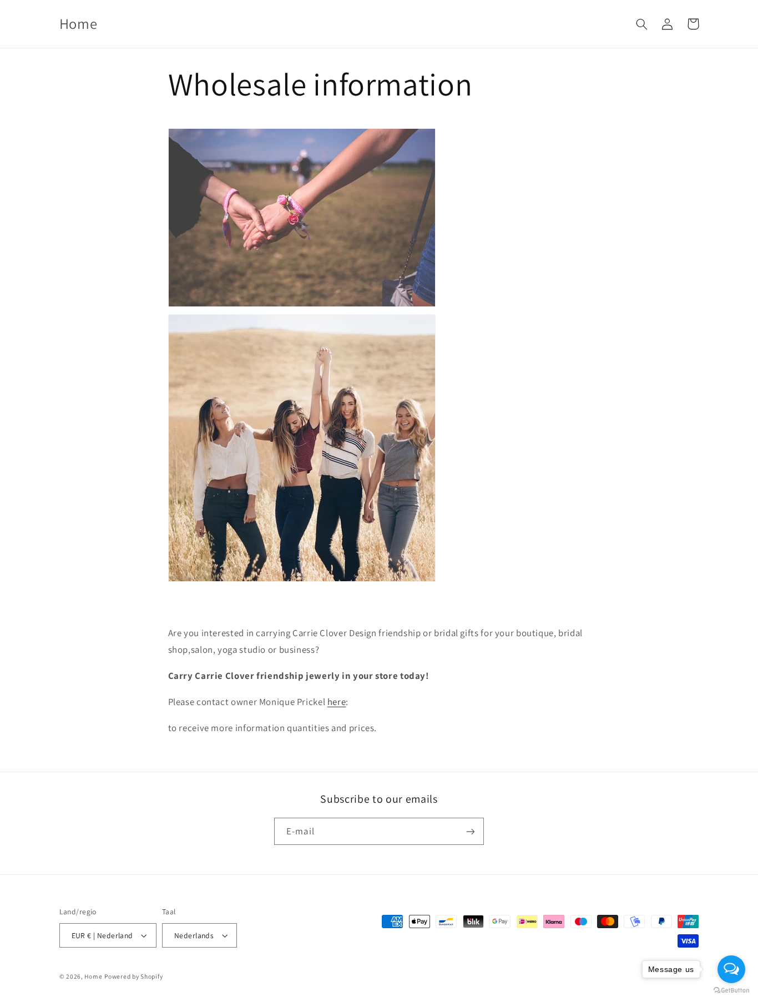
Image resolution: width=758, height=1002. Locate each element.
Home (93, 976)
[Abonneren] (470, 831)
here (336, 702)
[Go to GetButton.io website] (731, 990)
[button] (642, 24)
